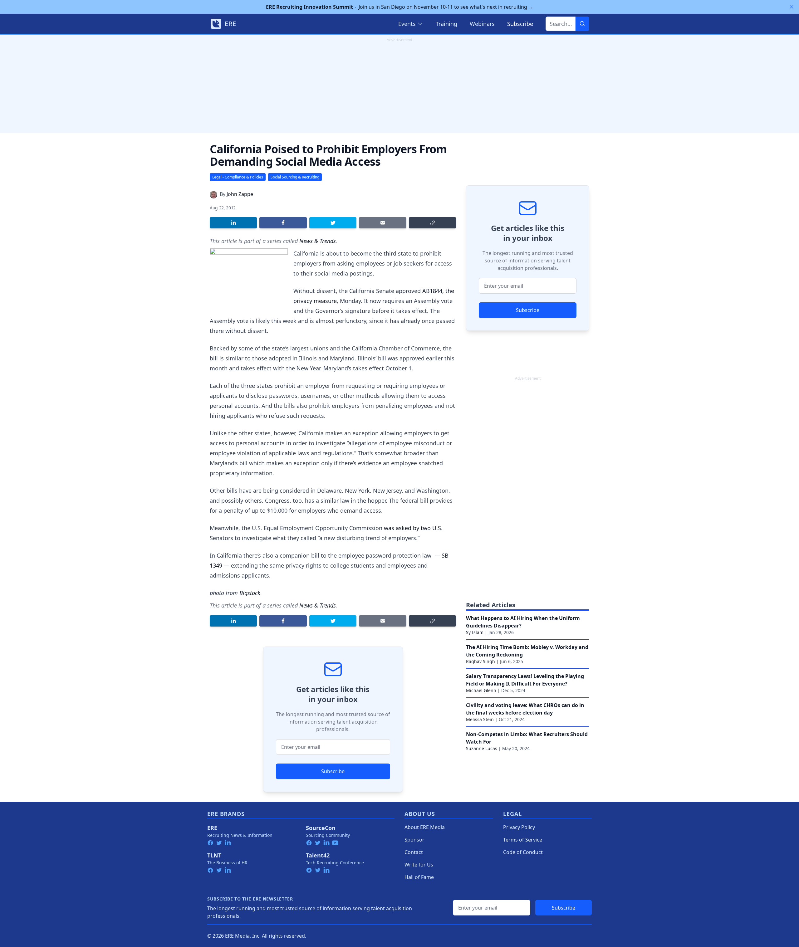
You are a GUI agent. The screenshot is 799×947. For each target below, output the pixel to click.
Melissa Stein (480, 719)
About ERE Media (424, 827)
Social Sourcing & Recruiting (295, 177)
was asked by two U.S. (413, 528)
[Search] (582, 24)
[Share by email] (382, 222)
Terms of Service (522, 839)
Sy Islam (474, 632)
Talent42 (318, 855)
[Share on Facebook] (282, 222)
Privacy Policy (519, 827)
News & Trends (317, 241)
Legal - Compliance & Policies (237, 177)
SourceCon (321, 828)
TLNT (214, 855)
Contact (413, 852)
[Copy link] (432, 222)
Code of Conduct (523, 852)
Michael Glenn (481, 690)
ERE (212, 828)
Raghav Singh (480, 661)
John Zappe (240, 194)
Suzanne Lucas (481, 748)
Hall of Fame (419, 877)
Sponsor (414, 839)
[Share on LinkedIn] (233, 222)
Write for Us (418, 864)
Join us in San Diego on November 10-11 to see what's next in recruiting (399, 6)
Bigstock (249, 593)
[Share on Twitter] (332, 222)
